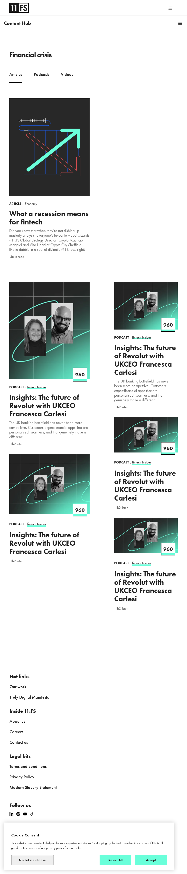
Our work (17, 686)
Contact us (18, 742)
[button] (170, 8)
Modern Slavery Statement (33, 787)
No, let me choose (32, 860)
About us (17, 721)
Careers (16, 731)
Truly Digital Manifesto (29, 697)
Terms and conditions (28, 766)
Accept (151, 860)
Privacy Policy (21, 777)
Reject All (115, 860)
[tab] (15, 75)
